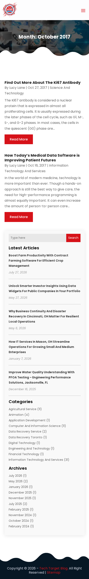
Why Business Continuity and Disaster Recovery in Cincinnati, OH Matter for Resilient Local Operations (44, 316)
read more (19, 139)
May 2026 (16, 481)
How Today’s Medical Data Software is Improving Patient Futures (42, 158)
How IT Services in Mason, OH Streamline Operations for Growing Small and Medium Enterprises (41, 347)
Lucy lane (17, 87)
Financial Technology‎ (24, 454)
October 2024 (19, 521)
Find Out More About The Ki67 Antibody (43, 82)
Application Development (27, 420)
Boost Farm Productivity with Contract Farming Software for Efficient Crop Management (38, 260)
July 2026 (15, 476)
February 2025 (19, 509)
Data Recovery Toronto (25, 437)
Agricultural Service (22, 409)
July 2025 (15, 504)
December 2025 (20, 492)
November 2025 (20, 498)
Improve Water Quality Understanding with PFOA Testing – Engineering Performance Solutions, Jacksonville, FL (42, 377)
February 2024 (19, 526)
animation (16, 415)
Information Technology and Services (36, 460)
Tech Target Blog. (53, 568)
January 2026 (18, 487)
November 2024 (20, 515)
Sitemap (53, 572)
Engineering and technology (29, 448)
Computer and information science (35, 426)
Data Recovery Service (25, 431)
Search (73, 238)
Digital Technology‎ (22, 443)
